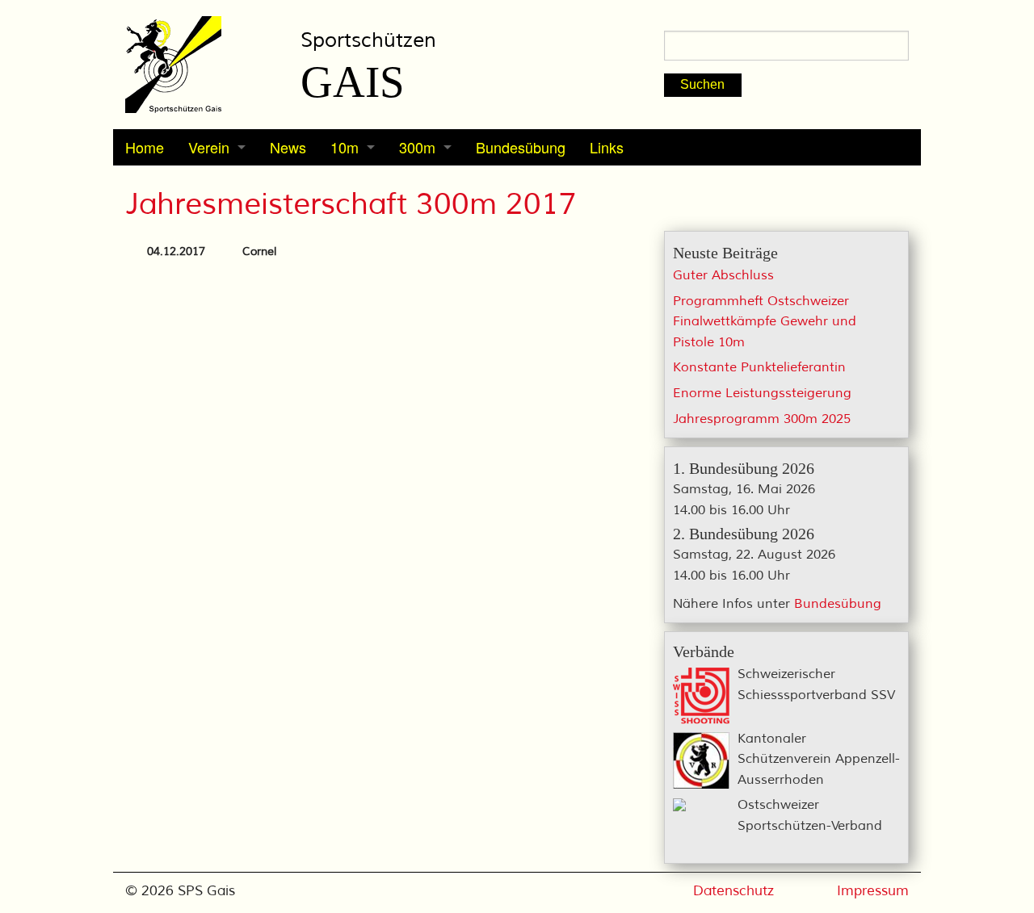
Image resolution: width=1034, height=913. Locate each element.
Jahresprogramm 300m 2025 (762, 419)
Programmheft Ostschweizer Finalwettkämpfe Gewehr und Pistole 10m (764, 321)
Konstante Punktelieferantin (759, 367)
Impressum (873, 890)
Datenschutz (733, 890)
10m (344, 146)
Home (144, 146)
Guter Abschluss (723, 275)
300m (417, 146)
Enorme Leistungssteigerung (762, 393)
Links (607, 146)
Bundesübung (520, 146)
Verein (208, 146)
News (288, 146)
